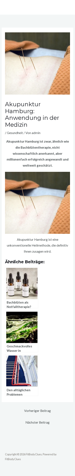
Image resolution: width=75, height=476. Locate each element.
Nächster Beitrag (37, 422)
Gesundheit (15, 133)
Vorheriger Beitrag (37, 411)
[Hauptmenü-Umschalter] (65, 7)
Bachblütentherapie (36, 147)
